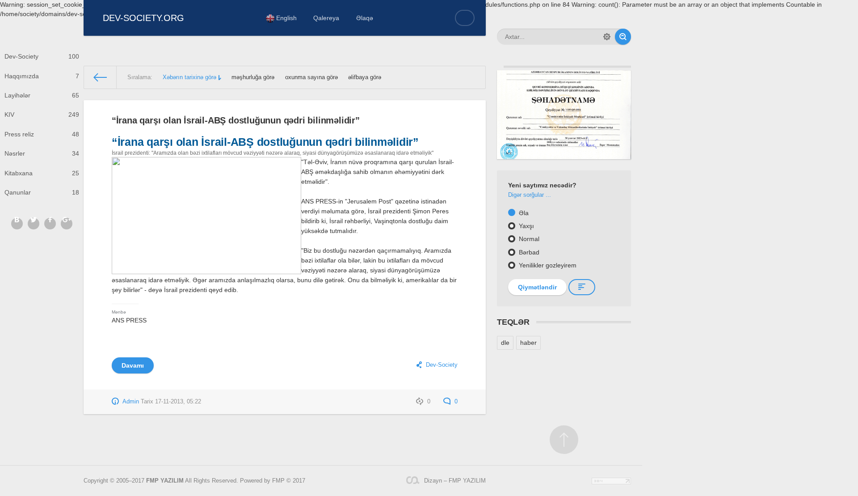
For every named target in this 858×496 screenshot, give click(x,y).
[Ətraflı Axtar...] (607, 37)
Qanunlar (41, 192)
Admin (130, 401)
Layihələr (41, 95)
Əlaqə (364, 17)
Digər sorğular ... (529, 195)
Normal (528, 238)
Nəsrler (41, 153)
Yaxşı (525, 225)
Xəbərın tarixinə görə (189, 77)
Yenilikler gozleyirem (546, 265)
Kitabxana (41, 173)
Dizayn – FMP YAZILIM (455, 481)
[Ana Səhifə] (100, 77)
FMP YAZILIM (165, 481)
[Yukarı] (564, 439)
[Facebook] (50, 223)
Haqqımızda (41, 76)
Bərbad (528, 252)
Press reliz (41, 134)
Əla (523, 212)
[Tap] (623, 37)
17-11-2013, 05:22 (178, 401)
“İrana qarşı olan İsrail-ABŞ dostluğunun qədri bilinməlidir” (236, 120)
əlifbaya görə (364, 77)
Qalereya (326, 17)
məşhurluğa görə (252, 77)
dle (505, 342)
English (285, 17)
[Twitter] (33, 223)
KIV (41, 114)
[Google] (66, 223)
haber (528, 342)
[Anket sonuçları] (581, 287)
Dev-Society (41, 56)
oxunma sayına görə (311, 77)
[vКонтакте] (17, 223)
